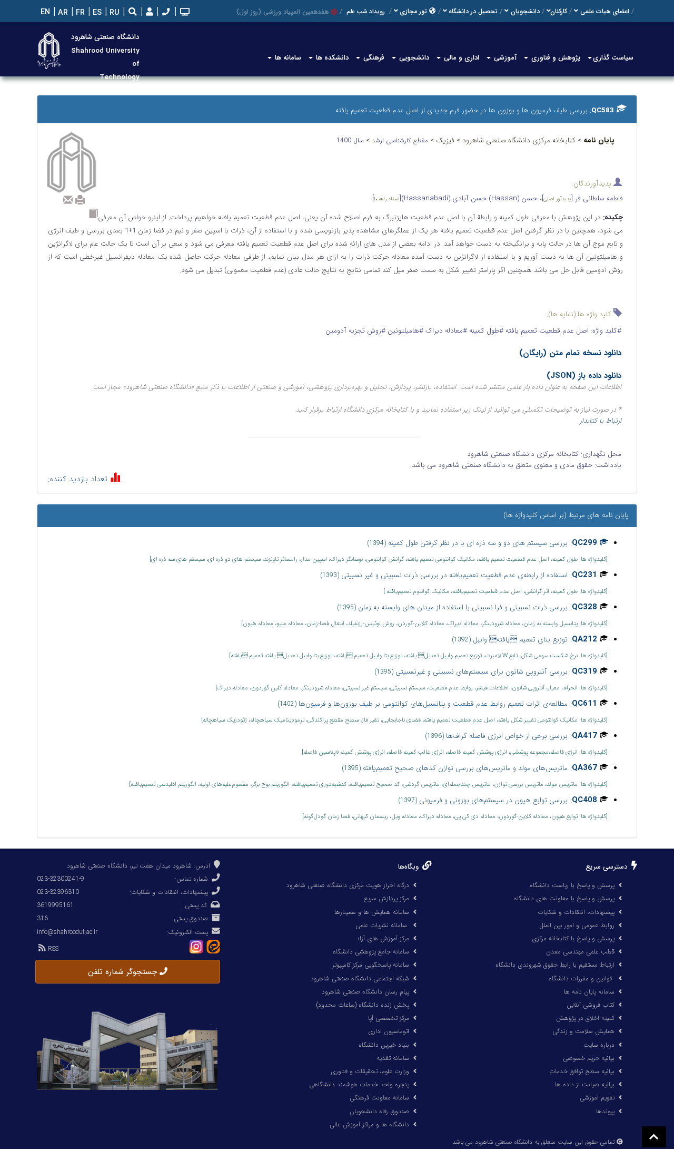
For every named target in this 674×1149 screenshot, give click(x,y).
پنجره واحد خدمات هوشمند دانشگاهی (359, 1084)
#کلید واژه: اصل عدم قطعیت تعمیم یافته (562, 330)
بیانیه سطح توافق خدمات (581, 1071)
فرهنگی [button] (372, 57)
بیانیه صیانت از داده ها (584, 1084)
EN (44, 12)
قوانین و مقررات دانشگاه (580, 978)
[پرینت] (80, 200)
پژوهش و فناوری (554, 57)
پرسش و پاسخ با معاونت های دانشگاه (564, 898)
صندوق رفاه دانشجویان (379, 1111)
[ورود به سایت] (148, 12)
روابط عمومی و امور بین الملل (576, 925)
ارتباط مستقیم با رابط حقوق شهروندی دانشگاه (554, 965)
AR (62, 13)
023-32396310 (58, 892)
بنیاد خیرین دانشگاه (384, 1045)
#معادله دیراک (445, 330)
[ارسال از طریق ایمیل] (68, 200)
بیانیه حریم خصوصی (588, 1058)
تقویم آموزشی (597, 1098)
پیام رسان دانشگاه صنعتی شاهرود (365, 992)
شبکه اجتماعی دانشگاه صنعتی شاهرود (360, 978)
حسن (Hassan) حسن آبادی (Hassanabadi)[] (454, 198)
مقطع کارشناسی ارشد (401, 140)
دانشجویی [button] (413, 57)
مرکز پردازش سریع (386, 898)
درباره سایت (598, 1045)
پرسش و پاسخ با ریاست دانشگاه (572, 885)
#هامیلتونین (404, 330)
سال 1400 (351, 140)
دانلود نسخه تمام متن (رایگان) (570, 353)
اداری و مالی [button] (460, 57)
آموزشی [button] (504, 57)
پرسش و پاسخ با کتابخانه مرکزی (573, 938)
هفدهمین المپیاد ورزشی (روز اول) (282, 12)
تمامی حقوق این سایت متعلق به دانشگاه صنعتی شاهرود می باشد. (532, 1142)
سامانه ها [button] (287, 57)
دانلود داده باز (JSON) (584, 375)
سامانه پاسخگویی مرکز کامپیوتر (370, 965)
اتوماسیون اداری (388, 1031)
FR (79, 13)
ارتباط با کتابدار (600, 420)
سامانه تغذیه (392, 1058)
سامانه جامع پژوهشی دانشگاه (371, 952)
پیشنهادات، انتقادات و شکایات (576, 912)
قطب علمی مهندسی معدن (580, 952)
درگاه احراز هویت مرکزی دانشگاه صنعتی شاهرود (347, 885)
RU (113, 13)
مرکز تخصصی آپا (388, 1018)
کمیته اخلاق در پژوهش (585, 1018)
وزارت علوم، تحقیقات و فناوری (370, 1071)
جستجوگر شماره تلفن (124, 972)
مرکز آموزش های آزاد (382, 938)
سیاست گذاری (613, 57)
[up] (654, 1136)
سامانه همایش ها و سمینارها (371, 912)
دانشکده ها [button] (331, 57)
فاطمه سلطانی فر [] (582, 198)
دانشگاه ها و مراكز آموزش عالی (369, 1124)
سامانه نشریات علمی (382, 925)
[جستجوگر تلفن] (165, 13)
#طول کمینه (485, 330)
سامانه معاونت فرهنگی (379, 1098)
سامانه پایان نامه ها (589, 992)
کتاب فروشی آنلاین (590, 1005)
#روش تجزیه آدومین (355, 330)
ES (96, 13)
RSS (52, 949)
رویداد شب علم (365, 11)
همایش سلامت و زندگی (583, 1031)
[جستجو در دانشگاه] (132, 13)
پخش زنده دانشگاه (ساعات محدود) (362, 1005)
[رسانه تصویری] (184, 13)
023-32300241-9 (60, 879)
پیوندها (605, 1111)
